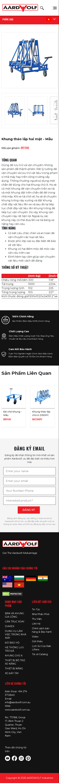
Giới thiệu (37, 641)
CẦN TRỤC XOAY (14, 621)
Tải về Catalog (40, 654)
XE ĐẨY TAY (12, 673)
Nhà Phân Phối (40, 614)
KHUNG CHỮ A (13, 655)
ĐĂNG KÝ (29, 509)
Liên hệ (36, 623)
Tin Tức (36, 609)
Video (35, 636)
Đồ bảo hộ (12, 642)
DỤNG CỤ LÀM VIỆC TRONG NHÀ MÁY (15, 634)
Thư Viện (37, 618)
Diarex (9, 626)
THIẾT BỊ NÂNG (14, 668)
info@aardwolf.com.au (17, 702)
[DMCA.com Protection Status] (12, 593)
